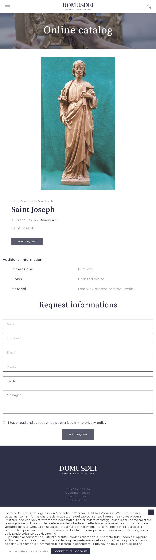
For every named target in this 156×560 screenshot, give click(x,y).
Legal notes (78, 496)
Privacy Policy (78, 489)
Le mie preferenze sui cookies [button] (28, 551)
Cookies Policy (78, 492)
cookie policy (132, 544)
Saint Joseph (28, 201)
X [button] (151, 512)
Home (14, 201)
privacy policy (96, 423)
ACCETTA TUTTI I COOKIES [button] (70, 551)
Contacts (78, 500)
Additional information (22, 259)
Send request (27, 241)
